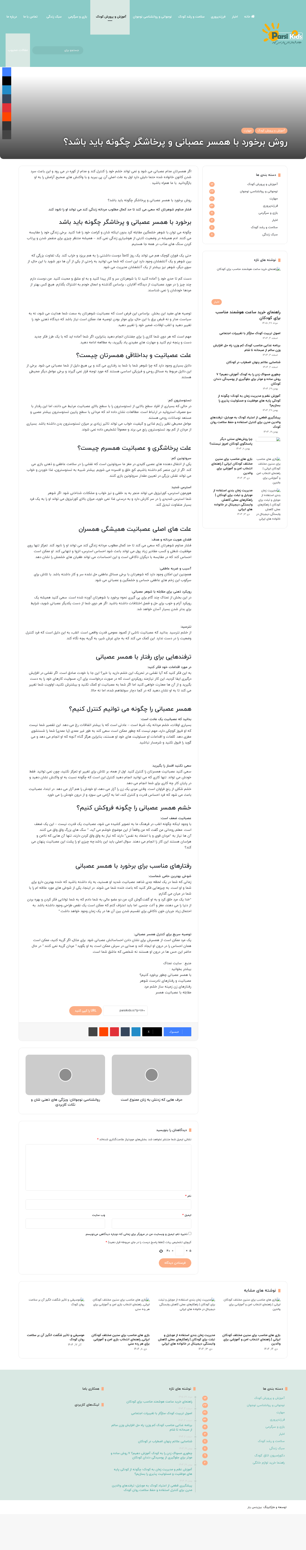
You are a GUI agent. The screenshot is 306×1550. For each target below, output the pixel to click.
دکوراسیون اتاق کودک (269, 1455)
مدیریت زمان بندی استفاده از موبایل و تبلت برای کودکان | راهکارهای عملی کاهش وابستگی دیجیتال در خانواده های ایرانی (232, 500)
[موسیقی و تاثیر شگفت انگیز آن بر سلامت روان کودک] (55, 1314)
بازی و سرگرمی (77, 17)
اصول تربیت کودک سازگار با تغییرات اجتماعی (249, 333)
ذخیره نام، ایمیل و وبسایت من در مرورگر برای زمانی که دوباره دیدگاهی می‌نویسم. (136, 1234)
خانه (247, 17)
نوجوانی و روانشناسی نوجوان (152, 17)
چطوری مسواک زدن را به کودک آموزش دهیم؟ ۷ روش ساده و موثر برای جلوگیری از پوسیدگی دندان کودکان (246, 379)
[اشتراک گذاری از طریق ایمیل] (6, 125)
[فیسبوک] (6, 71)
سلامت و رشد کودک (191, 17)
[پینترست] (114, 1031)
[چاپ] (92, 1031)
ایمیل (186, 1215)
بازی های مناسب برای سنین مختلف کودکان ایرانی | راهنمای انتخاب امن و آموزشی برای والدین (251, 1339)
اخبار (235, 17)
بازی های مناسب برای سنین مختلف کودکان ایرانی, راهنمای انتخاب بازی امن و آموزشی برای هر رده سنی (120, 1339)
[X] (6, 80)
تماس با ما (30, 17)
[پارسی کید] (282, 33)
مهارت (248, 131)
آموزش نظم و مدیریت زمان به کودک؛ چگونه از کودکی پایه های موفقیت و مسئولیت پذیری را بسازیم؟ (249, 401)
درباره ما (11, 17)
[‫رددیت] (103, 1031)
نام (188, 1196)
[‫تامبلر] (125, 1031)
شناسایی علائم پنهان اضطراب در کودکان (253, 362)
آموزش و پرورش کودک (111, 17)
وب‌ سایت (98, 1215)
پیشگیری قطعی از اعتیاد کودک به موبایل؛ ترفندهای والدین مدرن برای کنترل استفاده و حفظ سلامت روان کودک (245, 422)
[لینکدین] (135, 1031)
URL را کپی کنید (85, 1011)
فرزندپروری (218, 17)
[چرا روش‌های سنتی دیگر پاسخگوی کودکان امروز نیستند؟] (268, 445)
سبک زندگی (54, 17)
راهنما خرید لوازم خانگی (269, 1462)
